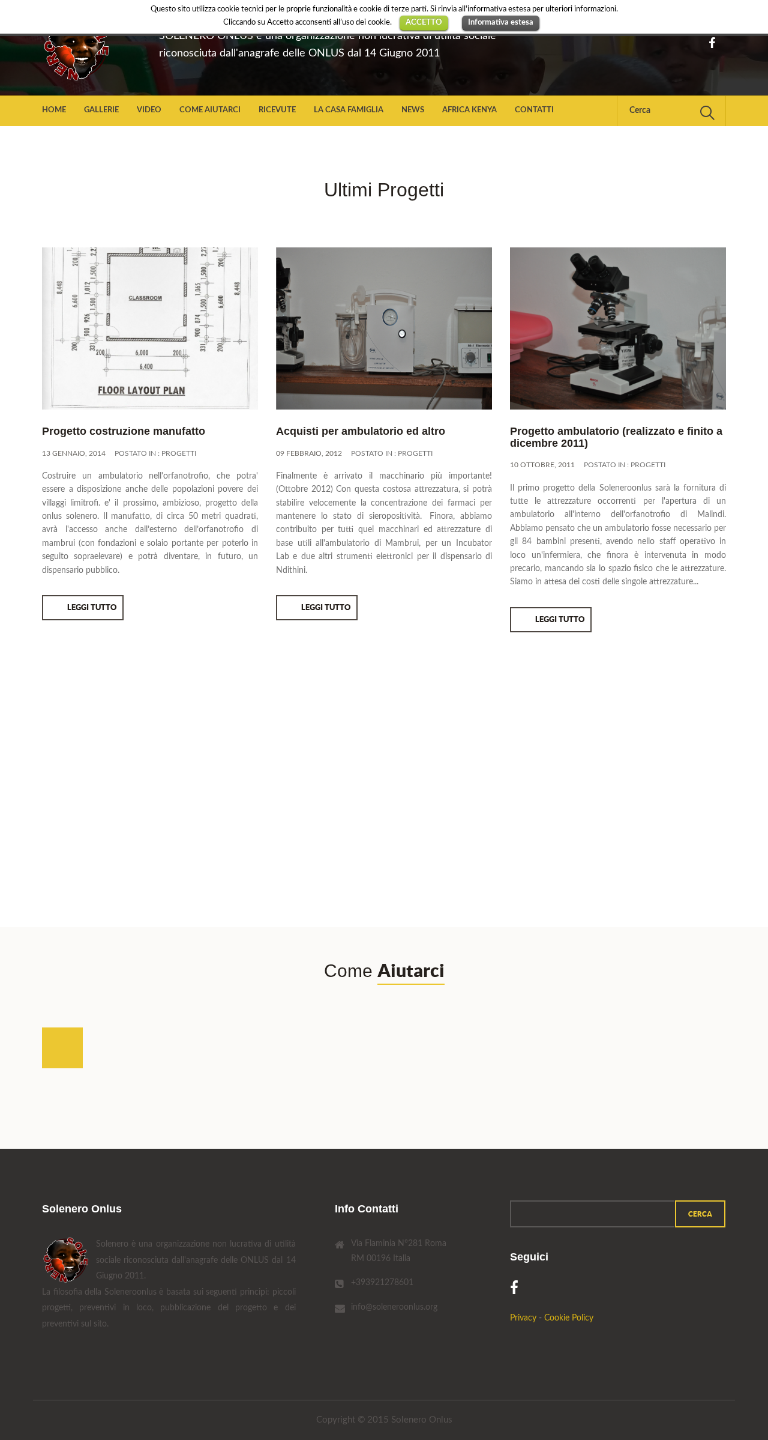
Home (54, 110)
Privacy (523, 1318)
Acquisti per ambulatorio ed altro (360, 431)
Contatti (534, 110)
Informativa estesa (500, 22)
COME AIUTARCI (210, 110)
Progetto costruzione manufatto (123, 431)
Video (149, 110)
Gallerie (101, 110)
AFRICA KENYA (469, 110)
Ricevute (277, 110)
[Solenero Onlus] (91, 48)
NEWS (412, 110)
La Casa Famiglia (348, 110)
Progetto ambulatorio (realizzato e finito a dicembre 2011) (616, 437)
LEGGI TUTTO (91, 607)
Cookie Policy (568, 1318)
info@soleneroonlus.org (394, 1307)
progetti (178, 453)
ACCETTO (424, 22)
